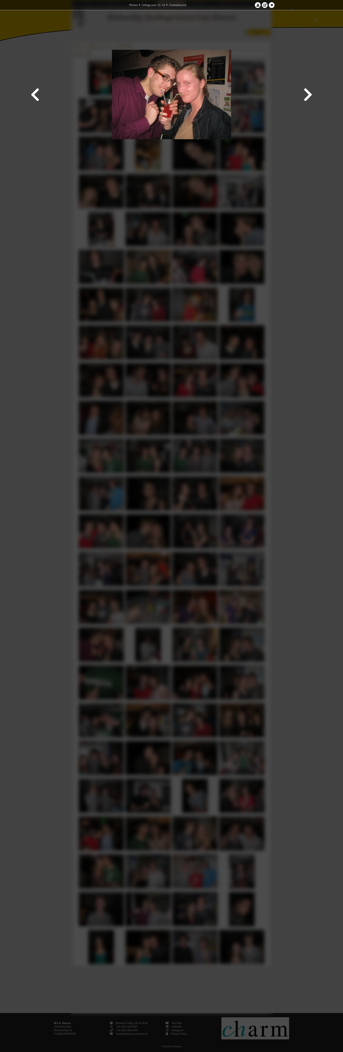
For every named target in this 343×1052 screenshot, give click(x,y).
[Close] (272, 5)
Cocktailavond (177, 5)
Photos (133, 5)
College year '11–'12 (153, 5)
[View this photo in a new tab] (265, 5)
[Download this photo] (258, 5)
